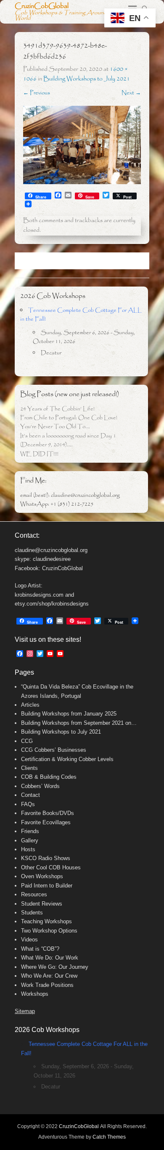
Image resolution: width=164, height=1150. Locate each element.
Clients (29, 768)
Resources (34, 894)
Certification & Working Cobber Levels (67, 759)
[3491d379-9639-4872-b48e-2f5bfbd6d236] (82, 145)
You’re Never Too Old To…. (55, 426)
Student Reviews (41, 904)
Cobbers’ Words (40, 786)
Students (32, 912)
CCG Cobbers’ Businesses (53, 750)
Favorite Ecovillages (46, 822)
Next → (131, 92)
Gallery (29, 840)
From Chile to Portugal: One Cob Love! (68, 417)
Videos (29, 939)
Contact (30, 795)
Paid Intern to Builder (46, 885)
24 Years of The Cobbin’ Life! (57, 409)
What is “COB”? (40, 949)
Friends (30, 831)
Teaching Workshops (46, 921)
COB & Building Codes (49, 777)
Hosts (28, 849)
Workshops (34, 994)
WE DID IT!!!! (39, 454)
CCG (27, 741)
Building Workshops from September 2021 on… (79, 723)
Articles (30, 705)
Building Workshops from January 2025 (68, 713)
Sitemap (25, 1011)
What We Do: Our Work (49, 957)
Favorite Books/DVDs (47, 813)
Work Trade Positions (47, 985)
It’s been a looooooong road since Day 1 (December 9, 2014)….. (68, 440)
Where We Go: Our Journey (54, 967)
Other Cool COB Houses (51, 867)
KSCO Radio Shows (45, 858)
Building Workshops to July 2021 (86, 78)
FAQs (28, 804)
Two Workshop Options (49, 931)
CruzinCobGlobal (42, 6)
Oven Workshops (42, 876)
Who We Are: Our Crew (49, 976)
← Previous (36, 92)
